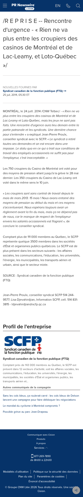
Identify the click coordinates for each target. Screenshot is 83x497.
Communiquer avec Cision (41, 435)
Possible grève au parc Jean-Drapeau (25, 412)
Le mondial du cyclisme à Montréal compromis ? (31, 406)
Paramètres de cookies (50, 477)
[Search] (78, 6)
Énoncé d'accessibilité (42, 481)
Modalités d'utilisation (16, 472)
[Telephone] (68, 6)
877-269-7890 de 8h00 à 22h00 (41, 458)
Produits (41, 439)
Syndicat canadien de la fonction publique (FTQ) (36, 358)
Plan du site (25, 477)
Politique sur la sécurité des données (55, 472)
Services (39, 448)
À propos (41, 443)
